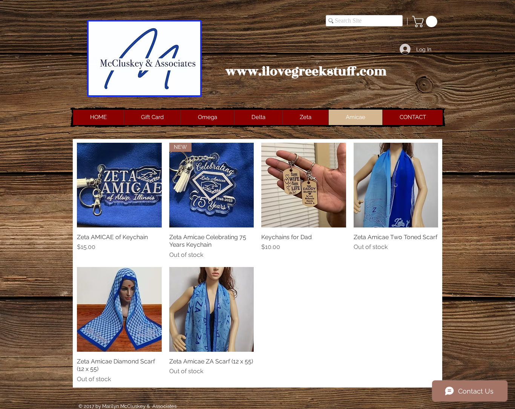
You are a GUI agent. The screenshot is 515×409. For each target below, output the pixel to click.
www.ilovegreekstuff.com (306, 71)
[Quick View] (119, 185)
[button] (426, 21)
